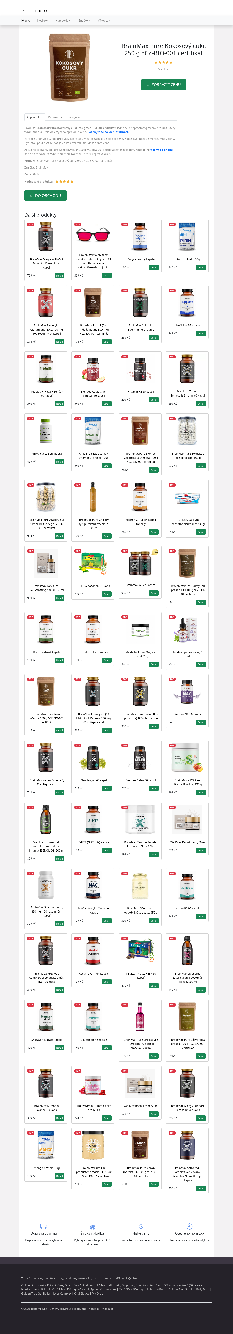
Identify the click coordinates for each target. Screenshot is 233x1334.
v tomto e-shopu (161, 150)
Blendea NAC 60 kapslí (188, 714)
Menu (25, 20)
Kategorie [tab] (74, 117)
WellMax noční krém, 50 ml (141, 1106)
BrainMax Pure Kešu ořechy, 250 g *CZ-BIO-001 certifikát (47, 718)
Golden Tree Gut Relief (35, 1293)
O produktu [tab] (34, 117)
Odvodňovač (73, 1285)
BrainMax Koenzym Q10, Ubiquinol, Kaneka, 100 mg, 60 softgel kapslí (93, 718)
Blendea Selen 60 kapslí (141, 780)
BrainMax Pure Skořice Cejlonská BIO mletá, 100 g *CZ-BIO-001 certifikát (141, 458)
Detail (59, 275)
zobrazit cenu (166, 84)
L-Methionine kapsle (94, 1040)
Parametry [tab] (55, 117)
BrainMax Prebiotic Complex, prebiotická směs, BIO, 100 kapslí (46, 978)
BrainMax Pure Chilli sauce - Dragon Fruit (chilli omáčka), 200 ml (141, 1044)
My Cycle (97, 1293)
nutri (123, 1278)
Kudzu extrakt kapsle (46, 652)
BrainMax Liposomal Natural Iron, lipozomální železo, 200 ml (188, 978)
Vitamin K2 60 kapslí (141, 391)
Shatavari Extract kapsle (46, 1040)
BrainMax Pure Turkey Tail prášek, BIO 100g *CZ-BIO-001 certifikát (188, 590)
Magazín (107, 1309)
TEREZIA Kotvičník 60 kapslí (93, 586)
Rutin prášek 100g (188, 259)
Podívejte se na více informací (108, 132)
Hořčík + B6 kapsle (188, 325)
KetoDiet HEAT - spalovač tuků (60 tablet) (175, 1285)
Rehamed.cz (39, 1309)
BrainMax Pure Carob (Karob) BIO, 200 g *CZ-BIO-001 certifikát (140, 1172)
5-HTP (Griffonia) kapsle (94, 842)
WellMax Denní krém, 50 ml (188, 842)
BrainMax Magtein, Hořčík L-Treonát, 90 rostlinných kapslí (47, 263)
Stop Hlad (128, 1285)
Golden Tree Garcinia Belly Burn (189, 1289)
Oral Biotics (81, 1293)
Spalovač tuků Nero (103, 1289)
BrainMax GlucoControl (141, 585)
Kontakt (94, 1309)
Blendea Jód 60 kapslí (93, 780)
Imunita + (142, 1285)
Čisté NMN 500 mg (131, 1289)
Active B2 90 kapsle (188, 908)
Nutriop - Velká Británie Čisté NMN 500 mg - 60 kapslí (55, 1289)
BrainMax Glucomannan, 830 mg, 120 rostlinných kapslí (47, 911)
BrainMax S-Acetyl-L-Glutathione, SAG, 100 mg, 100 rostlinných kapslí (47, 330)
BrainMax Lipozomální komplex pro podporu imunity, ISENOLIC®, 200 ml (46, 846)
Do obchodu (48, 195)
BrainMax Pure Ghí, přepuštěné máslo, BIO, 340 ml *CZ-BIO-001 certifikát (94, 1172)
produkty (70, 1278)
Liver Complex (62, 1293)
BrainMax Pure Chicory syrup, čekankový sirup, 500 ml (94, 524)
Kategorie (62, 20)
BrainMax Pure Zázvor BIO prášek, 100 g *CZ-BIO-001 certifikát (188, 1044)
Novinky (42, 20)
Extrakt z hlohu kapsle (94, 652)
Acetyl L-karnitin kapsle (94, 973)
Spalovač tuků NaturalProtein (101, 1285)
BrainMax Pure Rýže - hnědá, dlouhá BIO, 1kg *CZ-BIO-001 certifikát (94, 330)
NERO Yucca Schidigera (47, 453)
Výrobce (103, 20)
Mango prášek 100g (47, 1168)
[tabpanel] (100, 156)
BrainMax (163, 69)
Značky (83, 20)
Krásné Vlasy (55, 1285)
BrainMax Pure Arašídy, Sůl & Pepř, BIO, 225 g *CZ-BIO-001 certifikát (47, 524)
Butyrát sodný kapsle (141, 259)
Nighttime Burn (156, 1289)
